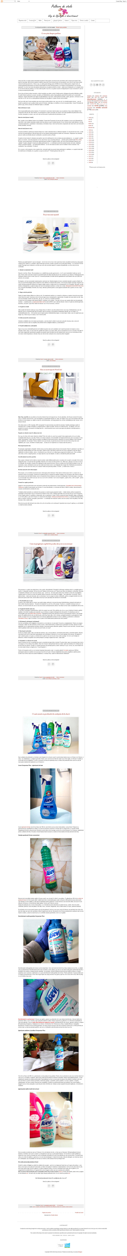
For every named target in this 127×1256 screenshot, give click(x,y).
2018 (90, 144)
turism (93, 109)
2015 (90, 150)
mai (89, 121)
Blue (80, 139)
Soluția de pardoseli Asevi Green (60, 496)
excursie (89, 100)
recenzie (105, 102)
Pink (77, 139)
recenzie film (93, 103)
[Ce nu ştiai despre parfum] (49, 164)
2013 (90, 154)
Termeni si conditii (84, 21)
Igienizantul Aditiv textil (39, 302)
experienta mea (49, 1206)
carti (96, 97)
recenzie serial (102, 103)
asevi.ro (61, 1171)
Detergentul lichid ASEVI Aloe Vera (74, 286)
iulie (89, 119)
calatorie (97, 96)
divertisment (91, 99)
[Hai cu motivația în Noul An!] (49, 517)
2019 (90, 142)
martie (90, 125)
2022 (90, 136)
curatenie (52, 534)
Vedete (39, 21)
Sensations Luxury (23, 618)
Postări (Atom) (54, 1215)
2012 (90, 156)
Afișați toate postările (61, 27)
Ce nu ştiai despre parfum (51, 33)
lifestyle (56, 179)
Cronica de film (32, 21)
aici (27, 1173)
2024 (90, 132)
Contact (92, 21)
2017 (90, 146)
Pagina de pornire (46, 1212)
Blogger (80, 1252)
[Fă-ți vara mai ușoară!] (49, 346)
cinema (102, 97)
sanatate (89, 105)
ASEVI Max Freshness (36, 613)
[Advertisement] (50, 197)
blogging (89, 96)
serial (96, 105)
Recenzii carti (47, 21)
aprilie (90, 123)
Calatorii (67, 21)
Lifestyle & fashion (57, 21)
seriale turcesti (101, 107)
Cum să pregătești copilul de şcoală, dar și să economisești (51, 544)
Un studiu (65, 650)
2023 (90, 134)
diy (104, 99)
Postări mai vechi (79, 1212)
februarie (90, 127)
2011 (90, 158)
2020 (90, 140)
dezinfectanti (42, 1206)
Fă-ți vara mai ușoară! (51, 214)
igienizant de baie (26, 827)
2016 (90, 148)
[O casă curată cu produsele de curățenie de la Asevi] (49, 1187)
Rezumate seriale (22, 21)
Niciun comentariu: (61, 177)
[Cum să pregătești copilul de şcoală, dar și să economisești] (49, 665)
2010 (90, 160)
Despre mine (74, 21)
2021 (90, 138)
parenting (54, 678)
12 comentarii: (60, 1205)
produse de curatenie (60, 1206)
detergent (52, 179)
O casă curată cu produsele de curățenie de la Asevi (51, 714)
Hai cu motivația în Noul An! (51, 369)
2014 (90, 152)
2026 (90, 117)
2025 (90, 130)
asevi (48, 179)
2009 (90, 162)
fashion (105, 100)
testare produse (69, 1206)
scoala (58, 678)
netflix (99, 102)
